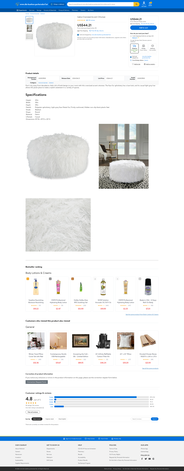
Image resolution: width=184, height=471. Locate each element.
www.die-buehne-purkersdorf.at (101, 35)
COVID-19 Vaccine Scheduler (87, 449)
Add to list (137, 64)
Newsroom (18, 454)
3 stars (51, 402)
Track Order (104, 439)
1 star (51, 406)
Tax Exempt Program (84, 463)
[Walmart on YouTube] (149, 459)
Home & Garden (34, 14)
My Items (90, 10)
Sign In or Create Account (73, 439)
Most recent (37, 419)
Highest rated (49, 419)
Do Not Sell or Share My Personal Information (123, 460)
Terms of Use (113, 449)
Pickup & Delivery (64, 10)
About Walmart (19, 449)
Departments (23, 10)
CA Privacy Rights (114, 454)
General (42, 14)
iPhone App (144, 449)
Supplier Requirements (22, 463)
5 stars (51, 397)
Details (146, 60)
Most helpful (62, 419)
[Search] (136, 4)
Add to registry (150, 64)
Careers (83, 10)
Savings (39, 10)
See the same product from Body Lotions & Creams (142, 314)
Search (155, 419)
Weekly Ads (117, 439)
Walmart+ (50, 457)
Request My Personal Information (119, 457)
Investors (18, 457)
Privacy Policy (113, 451)
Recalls (80, 454)
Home (27, 14)
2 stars (51, 404)
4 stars (51, 399)
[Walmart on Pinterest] (153, 459)
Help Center (91, 439)
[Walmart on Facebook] (142, 459)
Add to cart (143, 28)
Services (31, 10)
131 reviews (91, 20)
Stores (48, 451)
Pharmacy (75, 10)
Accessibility (82, 457)
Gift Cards (50, 460)
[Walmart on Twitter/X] (146, 459)
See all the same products (150, 368)
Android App (144, 451)
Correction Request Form (36, 382)
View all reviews (33, 412)
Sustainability (19, 460)
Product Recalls (82, 460)
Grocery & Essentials (50, 10)
